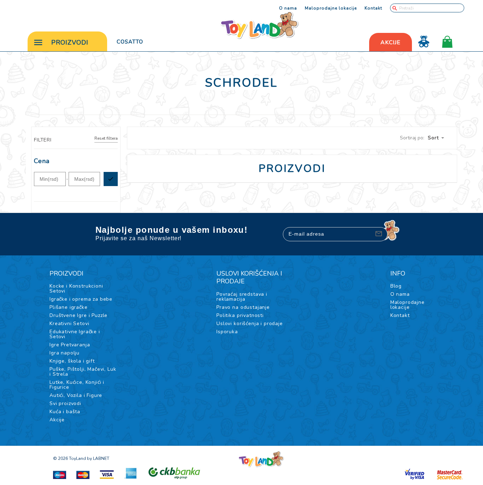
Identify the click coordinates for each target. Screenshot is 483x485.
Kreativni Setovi (69, 323)
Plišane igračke (69, 307)
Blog (396, 286)
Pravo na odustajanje (243, 307)
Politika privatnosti (240, 315)
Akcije (57, 419)
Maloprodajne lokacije (331, 8)
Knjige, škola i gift (72, 361)
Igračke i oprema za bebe (81, 299)
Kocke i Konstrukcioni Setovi (76, 288)
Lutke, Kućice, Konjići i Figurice (77, 385)
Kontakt (373, 8)
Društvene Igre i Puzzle (78, 315)
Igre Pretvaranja (70, 344)
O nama (288, 8)
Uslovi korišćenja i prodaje (249, 323)
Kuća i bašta (65, 411)
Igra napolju (65, 353)
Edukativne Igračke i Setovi (75, 334)
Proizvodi (69, 42)
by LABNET (98, 458)
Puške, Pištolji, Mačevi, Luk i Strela (83, 371)
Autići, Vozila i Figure (76, 395)
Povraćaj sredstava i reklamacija (241, 296)
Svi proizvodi (65, 403)
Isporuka (227, 331)
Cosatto (130, 41)
